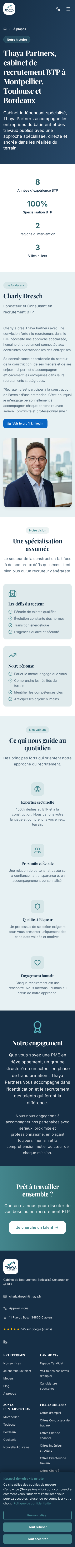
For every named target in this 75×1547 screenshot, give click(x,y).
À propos (9, 1393)
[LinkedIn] (5, 1341)
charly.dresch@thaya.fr (25, 1296)
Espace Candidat (51, 1363)
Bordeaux (9, 1432)
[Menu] (68, 9)
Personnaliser (37, 1515)
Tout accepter (37, 1539)
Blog (6, 1386)
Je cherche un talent (34, 1227)
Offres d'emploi (50, 1413)
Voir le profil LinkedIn (27, 423)
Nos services (12, 1363)
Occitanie (9, 1439)
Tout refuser (37, 1527)
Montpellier (11, 1417)
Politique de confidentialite (32, 1503)
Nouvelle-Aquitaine (16, 1447)
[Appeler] (57, 8)
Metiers (8, 1378)
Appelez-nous (18, 1308)
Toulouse (9, 1424)
